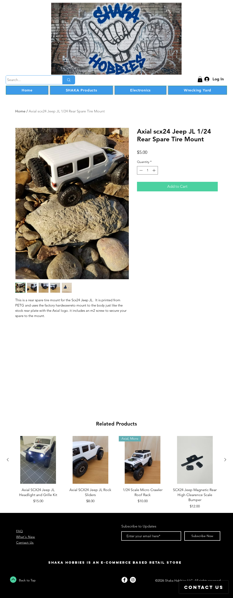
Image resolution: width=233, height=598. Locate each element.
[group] (116, 472)
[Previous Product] (7, 459)
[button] (200, 79)
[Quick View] (38, 460)
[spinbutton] (147, 170)
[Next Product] (225, 459)
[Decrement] (140, 170)
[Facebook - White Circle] (124, 580)
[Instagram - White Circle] (133, 580)
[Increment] (154, 170)
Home (20, 111)
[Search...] (68, 80)
